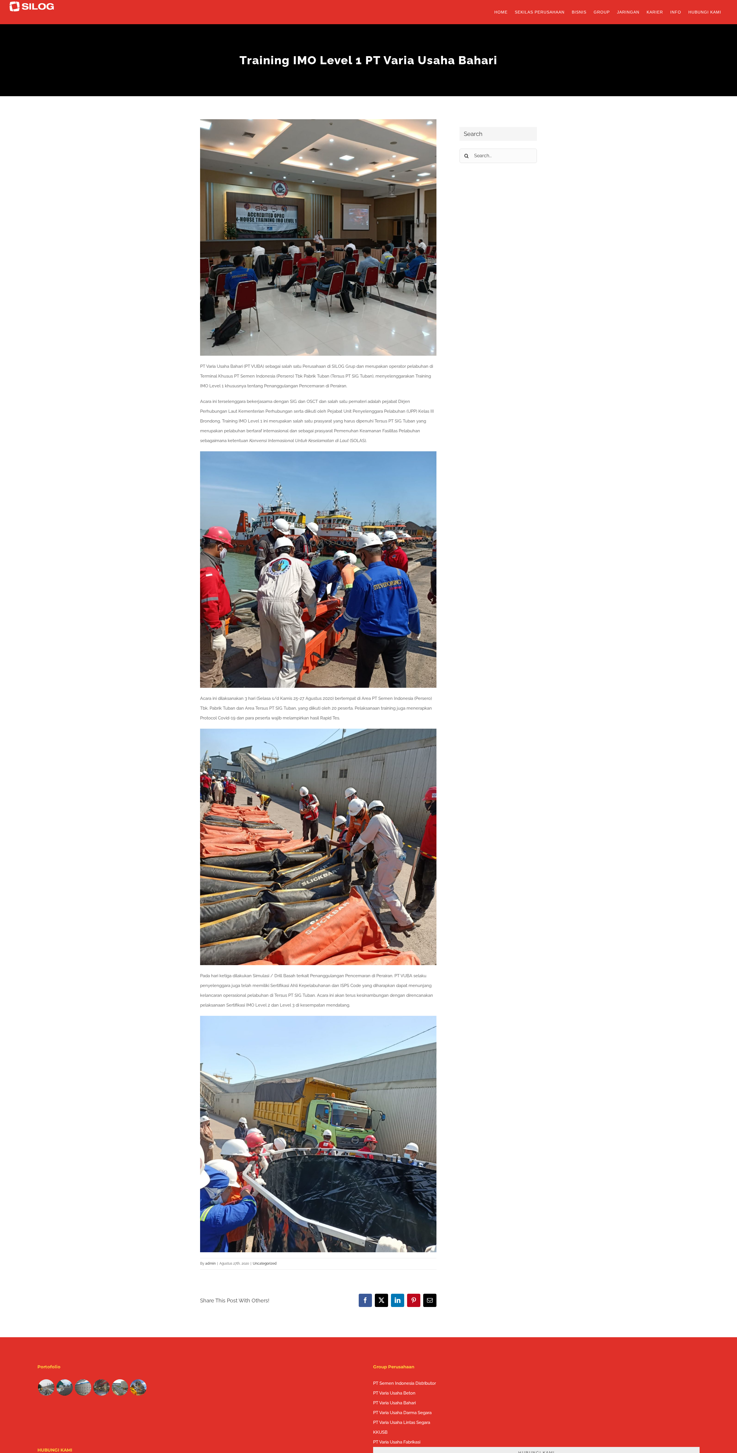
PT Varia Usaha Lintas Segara (401, 1422)
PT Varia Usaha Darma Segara (402, 1412)
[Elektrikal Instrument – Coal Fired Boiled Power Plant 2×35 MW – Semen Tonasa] (83, 1387)
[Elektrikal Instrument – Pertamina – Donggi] (119, 1387)
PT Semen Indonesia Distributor (404, 1383)
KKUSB (380, 1432)
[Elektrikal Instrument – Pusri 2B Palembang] (101, 1387)
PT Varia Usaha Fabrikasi (396, 1442)
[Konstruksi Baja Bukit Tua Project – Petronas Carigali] (138, 1387)
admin (210, 1263)
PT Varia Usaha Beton (394, 1393)
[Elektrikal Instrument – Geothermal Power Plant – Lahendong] (64, 1387)
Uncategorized (265, 1263)
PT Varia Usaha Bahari (394, 1402)
